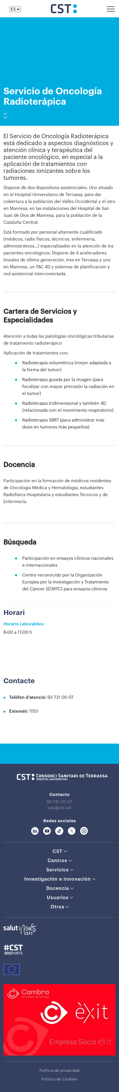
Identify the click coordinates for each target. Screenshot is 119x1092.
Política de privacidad (59, 1070)
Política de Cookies (59, 1079)
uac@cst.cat (60, 808)
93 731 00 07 (59, 802)
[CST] (64, 12)
